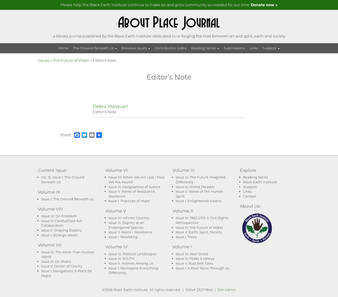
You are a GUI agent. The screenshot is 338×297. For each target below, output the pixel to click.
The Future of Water (71, 60)
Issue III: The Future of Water (199, 227)
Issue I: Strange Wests (59, 235)
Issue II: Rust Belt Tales (194, 263)
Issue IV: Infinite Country (129, 218)
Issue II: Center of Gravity (61, 266)
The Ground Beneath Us (94, 48)
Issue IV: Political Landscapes (132, 254)
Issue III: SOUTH (121, 258)
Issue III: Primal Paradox (195, 187)
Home (63, 48)
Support (270, 48)
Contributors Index (170, 48)
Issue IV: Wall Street (192, 254)
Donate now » (264, 4)
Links (253, 48)
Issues (43, 60)
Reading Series (204, 48)
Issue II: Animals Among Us (131, 263)
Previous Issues (134, 48)
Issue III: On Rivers (56, 261)
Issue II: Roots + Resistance (130, 232)
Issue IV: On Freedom (59, 216)
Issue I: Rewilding (123, 237)
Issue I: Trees (186, 237)
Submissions (234, 48)
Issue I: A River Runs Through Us (202, 268)
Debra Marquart (110, 106)
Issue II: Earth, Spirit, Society (199, 232)
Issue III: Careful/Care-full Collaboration (61, 223)
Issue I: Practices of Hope (129, 201)
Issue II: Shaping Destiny (61, 230)
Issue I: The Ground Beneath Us (67, 199)
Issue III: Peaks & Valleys (195, 258)
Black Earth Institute (260, 182)
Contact (249, 196)
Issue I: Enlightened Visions (198, 201)
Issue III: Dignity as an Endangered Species (126, 225)
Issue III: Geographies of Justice (134, 187)
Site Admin (226, 290)
